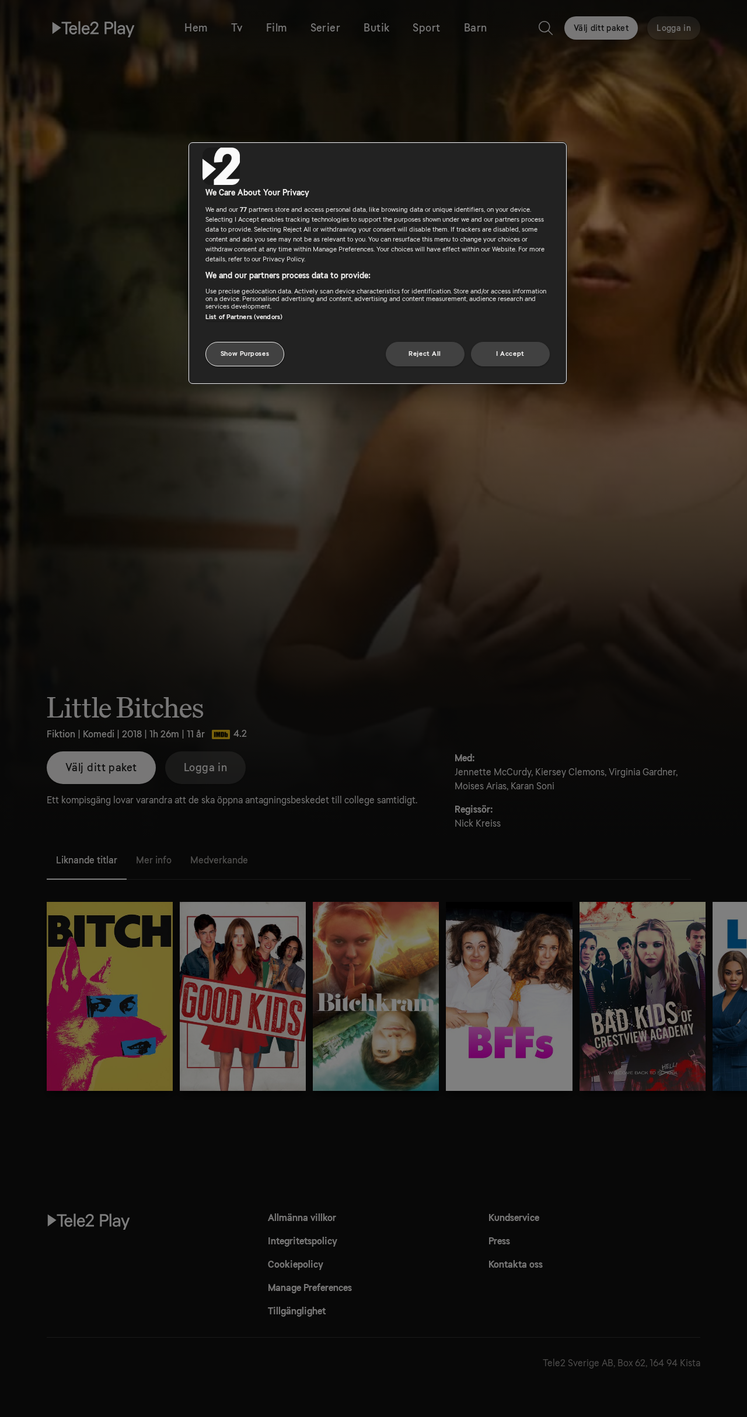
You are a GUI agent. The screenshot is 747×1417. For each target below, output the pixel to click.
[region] (377, 263)
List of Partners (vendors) (243, 316)
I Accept (510, 354)
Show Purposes (245, 354)
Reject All (425, 354)
